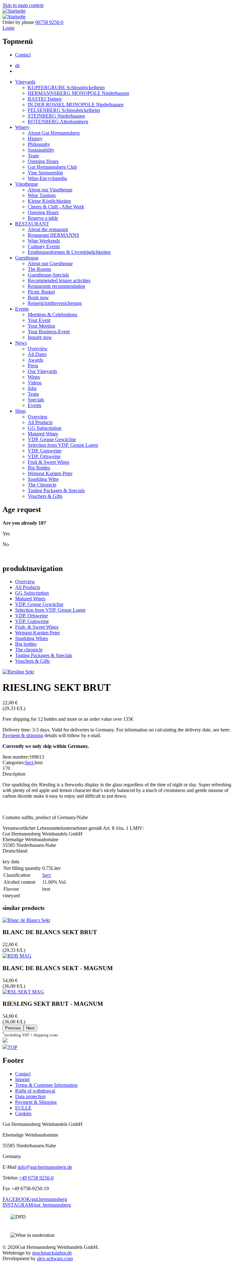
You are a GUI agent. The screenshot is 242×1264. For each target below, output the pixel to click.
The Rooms (39, 269)
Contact (23, 54)
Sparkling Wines (31, 638)
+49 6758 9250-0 (36, 1177)
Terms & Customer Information (46, 1085)
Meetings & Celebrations (52, 314)
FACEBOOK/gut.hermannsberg (35, 1199)
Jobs (32, 388)
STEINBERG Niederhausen (56, 116)
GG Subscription (44, 428)
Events (22, 309)
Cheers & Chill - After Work (56, 206)
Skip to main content (23, 5)
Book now (38, 297)
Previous (13, 1028)
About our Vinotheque (50, 189)
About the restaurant (48, 229)
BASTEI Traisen (44, 99)
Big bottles (26, 644)
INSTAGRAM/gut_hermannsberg (37, 1205)
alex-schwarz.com (55, 1258)
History (35, 138)
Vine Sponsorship (45, 172)
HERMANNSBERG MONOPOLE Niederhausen (78, 93)
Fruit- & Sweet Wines (36, 627)
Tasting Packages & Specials (56, 490)
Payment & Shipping (36, 1102)
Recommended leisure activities (59, 280)
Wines (34, 377)
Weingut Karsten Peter (50, 473)
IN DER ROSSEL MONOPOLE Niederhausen (76, 104)
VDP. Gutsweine (44, 450)
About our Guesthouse (50, 263)
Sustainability (41, 150)
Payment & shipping (23, 735)
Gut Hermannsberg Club (52, 167)
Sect (29, 762)
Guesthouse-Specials (48, 274)
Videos (35, 382)
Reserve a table (43, 218)
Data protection (30, 1096)
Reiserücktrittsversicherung (55, 303)
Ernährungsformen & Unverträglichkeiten (69, 252)
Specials (36, 399)
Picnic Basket (41, 291)
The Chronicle (42, 484)
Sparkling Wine (43, 479)
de (17, 65)
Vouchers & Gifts (45, 496)
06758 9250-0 (49, 22)
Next (30, 1028)
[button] (18, 671)
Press (33, 365)
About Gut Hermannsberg (54, 133)
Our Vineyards (42, 371)
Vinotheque (26, 184)
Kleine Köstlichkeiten (49, 201)
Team (33, 155)
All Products (40, 422)
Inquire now (40, 337)
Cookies (23, 1113)
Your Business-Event (49, 331)
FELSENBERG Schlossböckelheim (64, 110)
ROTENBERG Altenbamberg (58, 121)
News (21, 343)
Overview (38, 348)
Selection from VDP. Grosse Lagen (63, 445)
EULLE (23, 1107)
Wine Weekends (44, 240)
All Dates (37, 354)
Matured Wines (43, 433)
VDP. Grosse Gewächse (52, 439)
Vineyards (25, 81)
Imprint (22, 1079)
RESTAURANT (32, 223)
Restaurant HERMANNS (53, 235)
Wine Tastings (42, 195)
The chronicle (29, 649)
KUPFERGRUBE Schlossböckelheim (66, 87)
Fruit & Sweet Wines (48, 462)
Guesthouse (26, 257)
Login (8, 28)
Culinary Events (44, 246)
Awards (35, 360)
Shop (20, 411)
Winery (22, 127)
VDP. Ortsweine (44, 456)
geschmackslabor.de (52, 1252)
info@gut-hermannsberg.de (45, 1167)
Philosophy (39, 144)
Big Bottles (39, 467)
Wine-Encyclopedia (47, 178)
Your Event (39, 320)
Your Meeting (41, 326)
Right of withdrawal (35, 1090)
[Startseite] (14, 11)
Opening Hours (43, 161)
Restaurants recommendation (56, 286)
